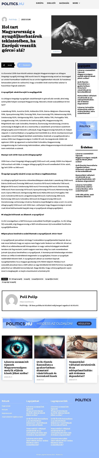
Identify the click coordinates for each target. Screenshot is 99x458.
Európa (56, 52)
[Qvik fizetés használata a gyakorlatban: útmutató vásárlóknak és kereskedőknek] (49, 347)
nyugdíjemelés (37, 279)
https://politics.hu (27, 302)
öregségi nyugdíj (9, 282)
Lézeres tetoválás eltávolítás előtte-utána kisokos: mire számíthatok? (86, 110)
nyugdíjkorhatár (51, 279)
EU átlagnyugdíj (15, 279)
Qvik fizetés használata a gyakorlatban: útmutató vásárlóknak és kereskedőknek (84, 87)
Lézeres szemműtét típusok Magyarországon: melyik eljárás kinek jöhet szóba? (86, 74)
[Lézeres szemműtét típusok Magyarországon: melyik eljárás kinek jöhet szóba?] (17, 347)
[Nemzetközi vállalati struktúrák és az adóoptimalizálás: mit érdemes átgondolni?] (82, 347)
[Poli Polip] (5, 19)
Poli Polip (13, 19)
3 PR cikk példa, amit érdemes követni (85, 195)
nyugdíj (27, 279)
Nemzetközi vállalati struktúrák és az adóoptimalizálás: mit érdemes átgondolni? (86, 99)
